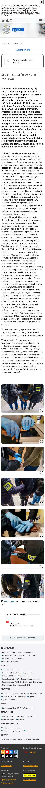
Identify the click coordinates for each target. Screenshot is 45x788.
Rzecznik (5, 739)
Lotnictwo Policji (18, 658)
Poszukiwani (31, 655)
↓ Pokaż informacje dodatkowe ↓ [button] (22, 638)
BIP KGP (32, 752)
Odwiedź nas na (7, 752)
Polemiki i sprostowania (11, 661)
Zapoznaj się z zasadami (8, 779)
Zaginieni (5, 658)
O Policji (4, 665)
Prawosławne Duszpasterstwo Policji (16, 685)
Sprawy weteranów (32, 739)
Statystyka (5, 689)
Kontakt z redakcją (6, 765)
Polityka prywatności (7, 783)
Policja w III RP (7, 676)
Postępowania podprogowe (12, 731)
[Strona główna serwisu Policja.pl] (3, 20)
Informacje (6, 693)
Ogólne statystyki (19, 693)
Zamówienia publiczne (9, 723)
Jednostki (5, 670)
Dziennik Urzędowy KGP (11, 708)
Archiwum (29, 731)
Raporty (31, 696)
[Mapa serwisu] (7, 20)
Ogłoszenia (30, 716)
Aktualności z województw (23, 652)
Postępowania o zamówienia (13, 728)
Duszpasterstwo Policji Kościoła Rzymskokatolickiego (22, 682)
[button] (40, 20)
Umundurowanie (8, 679)
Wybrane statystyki (35, 693)
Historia (19, 676)
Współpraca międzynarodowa (28, 679)
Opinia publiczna (8, 700)
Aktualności (18, 43)
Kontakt (4, 735)
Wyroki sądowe (29, 708)
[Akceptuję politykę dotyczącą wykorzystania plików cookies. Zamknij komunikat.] (42, 2)
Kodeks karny (7, 696)
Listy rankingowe (8, 719)
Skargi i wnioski (17, 739)
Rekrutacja (21, 719)
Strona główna (6, 43)
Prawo (3, 703)
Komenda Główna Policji (11, 673)
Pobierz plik (9, 601)
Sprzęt (26, 676)
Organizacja (27, 673)
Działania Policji (7, 648)
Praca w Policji (7, 712)
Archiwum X (6, 655)
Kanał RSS (3, 752)
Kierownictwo (17, 670)
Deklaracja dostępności (30, 765)
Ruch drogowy (19, 655)
